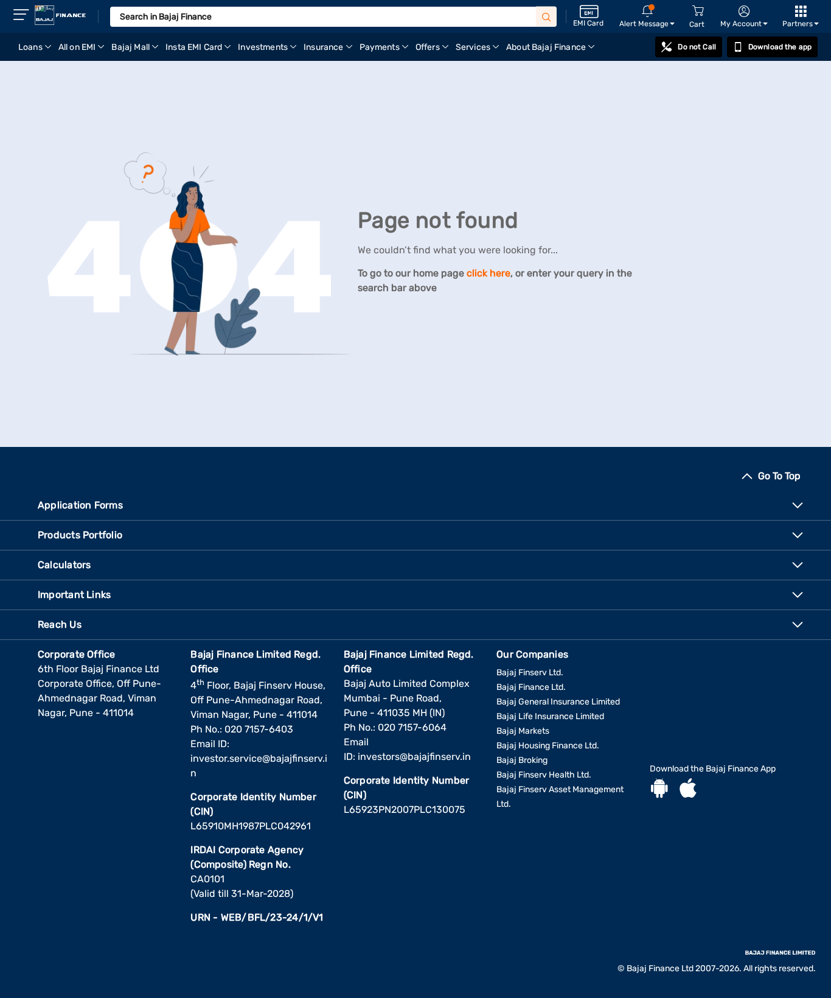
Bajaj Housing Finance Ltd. (547, 745)
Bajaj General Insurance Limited (558, 702)
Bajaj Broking (522, 760)
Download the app (780, 47)
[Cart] (697, 11)
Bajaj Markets (522, 731)
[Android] (659, 789)
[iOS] (688, 789)
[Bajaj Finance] (60, 15)
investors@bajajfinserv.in (414, 756)
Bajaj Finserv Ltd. (529, 672)
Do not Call (696, 47)
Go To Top (779, 476)
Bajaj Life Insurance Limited (550, 716)
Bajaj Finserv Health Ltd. (543, 775)
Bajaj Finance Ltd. (531, 687)
